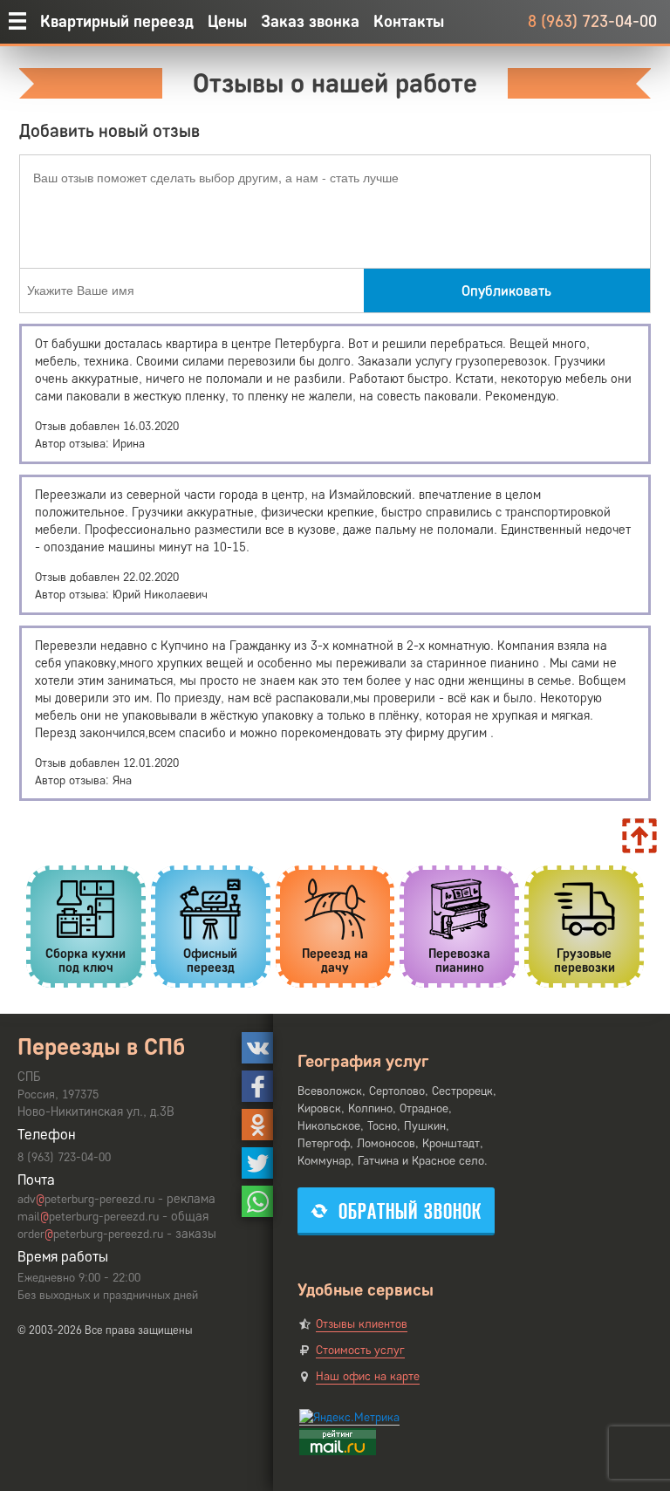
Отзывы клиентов (361, 1324)
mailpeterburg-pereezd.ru (88, 1216)
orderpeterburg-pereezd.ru (90, 1234)
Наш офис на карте (368, 1376)
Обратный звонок (410, 1211)
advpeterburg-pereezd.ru (85, 1199)
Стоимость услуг (360, 1350)
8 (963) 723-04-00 (592, 21)
